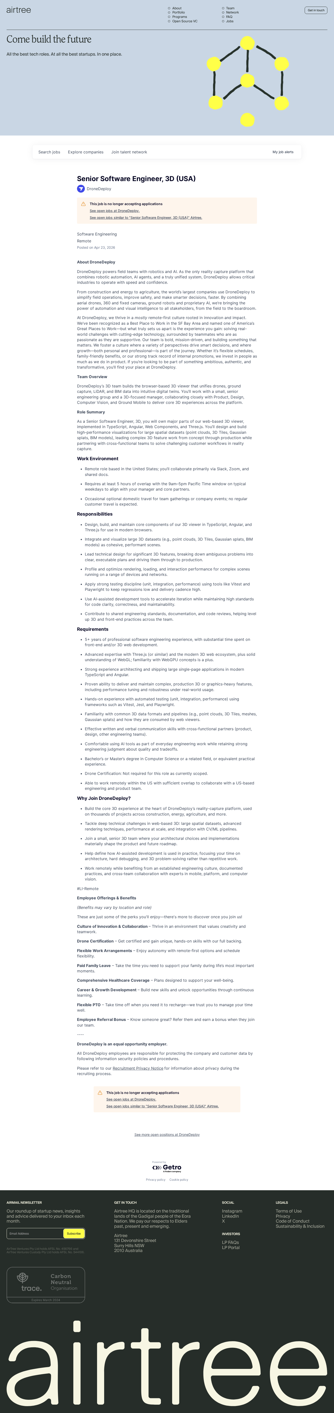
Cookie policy (178, 1179)
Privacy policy (156, 1179)
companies (85, 151)
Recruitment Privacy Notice (138, 1068)
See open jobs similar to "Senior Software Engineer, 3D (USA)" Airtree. (146, 217)
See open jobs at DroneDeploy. (115, 211)
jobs (49, 151)
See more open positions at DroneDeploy (167, 1134)
